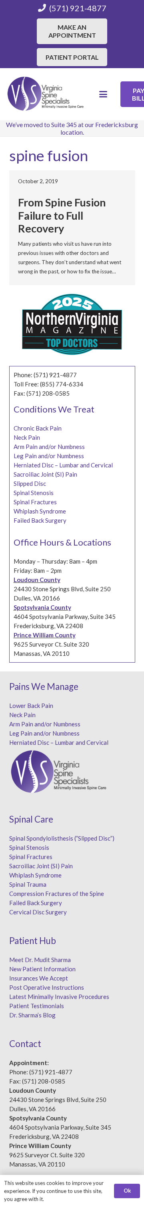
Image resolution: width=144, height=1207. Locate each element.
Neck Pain (27, 437)
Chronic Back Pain (38, 428)
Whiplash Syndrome (40, 511)
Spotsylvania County (42, 607)
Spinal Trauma (27, 884)
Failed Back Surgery (40, 520)
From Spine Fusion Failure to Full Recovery (62, 215)
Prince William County (45, 635)
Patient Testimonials (36, 1005)
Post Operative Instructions (46, 987)
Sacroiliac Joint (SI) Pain (45, 474)
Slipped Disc (30, 483)
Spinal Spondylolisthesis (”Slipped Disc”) (61, 838)
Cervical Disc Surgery (38, 912)
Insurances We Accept (38, 978)
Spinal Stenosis (34, 492)
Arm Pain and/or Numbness (49, 446)
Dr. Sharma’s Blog (32, 1015)
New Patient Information (42, 968)
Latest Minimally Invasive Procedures (59, 996)
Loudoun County (37, 579)
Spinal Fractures (35, 501)
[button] (103, 94)
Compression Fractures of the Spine (56, 893)
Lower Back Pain (31, 705)
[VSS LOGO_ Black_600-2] (46, 94)
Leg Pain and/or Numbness (49, 455)
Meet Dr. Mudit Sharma (40, 959)
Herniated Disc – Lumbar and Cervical (63, 465)
